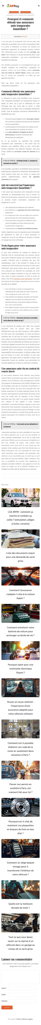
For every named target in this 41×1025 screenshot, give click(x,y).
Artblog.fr (14, 12)
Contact (18, 1019)
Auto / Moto (25, 12)
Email (3, 995)
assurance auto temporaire (23, 279)
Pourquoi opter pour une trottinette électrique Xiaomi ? (20, 668)
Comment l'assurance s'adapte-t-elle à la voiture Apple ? (20, 594)
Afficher (24, 36)
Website (4, 1001)
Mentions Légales (27, 1019)
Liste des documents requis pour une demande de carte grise (20, 557)
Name (3, 988)
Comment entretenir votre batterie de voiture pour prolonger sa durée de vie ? (20, 631)
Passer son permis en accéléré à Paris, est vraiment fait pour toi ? (20, 788)
